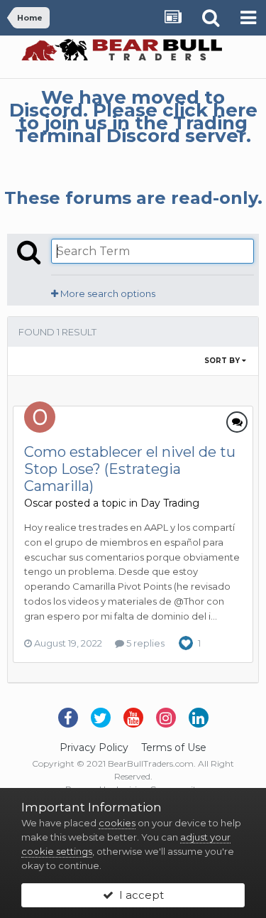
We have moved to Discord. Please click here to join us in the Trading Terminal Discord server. (133, 116)
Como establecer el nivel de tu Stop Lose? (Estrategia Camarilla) (129, 469)
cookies (117, 822)
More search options (106, 293)
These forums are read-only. (133, 198)
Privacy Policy (94, 747)
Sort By (223, 360)
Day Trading (169, 503)
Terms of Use (173, 747)
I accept (138, 895)
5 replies (144, 643)
